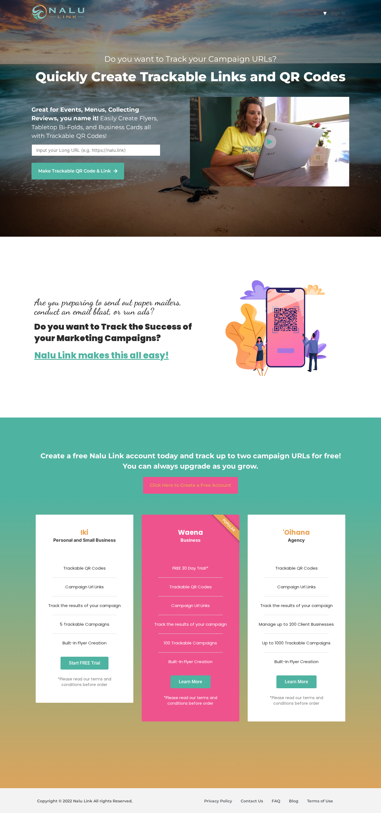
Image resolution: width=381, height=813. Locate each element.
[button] (78, 171)
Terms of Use (320, 801)
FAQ (276, 801)
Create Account (253, 13)
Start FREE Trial (84, 663)
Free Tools (307, 13)
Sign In (338, 13)
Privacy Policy (218, 801)
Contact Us (252, 801)
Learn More (190, 681)
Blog (283, 13)
